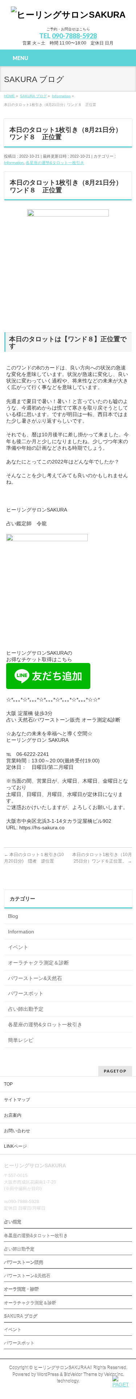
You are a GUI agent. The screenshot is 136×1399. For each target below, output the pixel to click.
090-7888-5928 (74, 36)
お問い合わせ (17, 1130)
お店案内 (12, 1115)
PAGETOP (115, 1071)
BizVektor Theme (80, 1374)
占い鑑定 (12, 1222)
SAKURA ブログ (20, 1316)
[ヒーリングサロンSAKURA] (68, 15)
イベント (18, 947)
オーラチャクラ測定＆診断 (38, 963)
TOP (8, 1084)
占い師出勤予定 (26, 1009)
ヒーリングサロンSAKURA (60, 1367)
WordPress (48, 1374)
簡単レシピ (20, 1040)
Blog (13, 916)
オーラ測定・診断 (21, 1289)
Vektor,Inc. (114, 1374)
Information (14, 163)
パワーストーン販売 (23, 1262)
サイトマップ (17, 1099)
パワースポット (26, 993)
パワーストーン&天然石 (35, 978)
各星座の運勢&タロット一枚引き (55, 163)
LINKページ (15, 1146)
